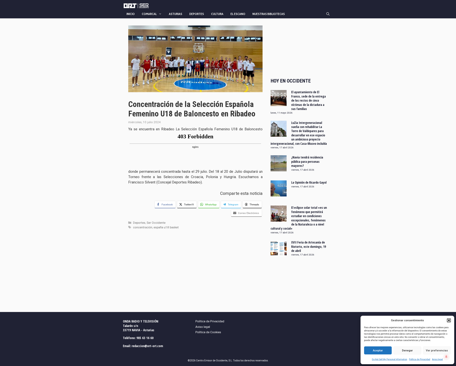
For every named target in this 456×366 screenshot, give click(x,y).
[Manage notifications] (446, 357)
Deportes (196, 14)
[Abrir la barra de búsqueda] (328, 13)
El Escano (237, 14)
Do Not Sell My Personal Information (389, 359)
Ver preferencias (437, 350)
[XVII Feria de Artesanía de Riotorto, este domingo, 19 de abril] (279, 254)
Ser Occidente (156, 222)
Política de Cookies (208, 332)
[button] (449, 320)
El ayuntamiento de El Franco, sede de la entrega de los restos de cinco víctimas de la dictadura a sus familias (308, 100)
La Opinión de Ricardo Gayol (309, 182)
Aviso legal (437, 359)
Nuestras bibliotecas (268, 14)
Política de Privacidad (419, 359)
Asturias (175, 14)
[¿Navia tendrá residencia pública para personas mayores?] (279, 169)
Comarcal (149, 14)
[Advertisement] (299, 48)
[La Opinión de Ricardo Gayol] (279, 194)
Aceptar (378, 350)
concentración (142, 227)
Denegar (407, 350)
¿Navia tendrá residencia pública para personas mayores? (307, 161)
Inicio (130, 14)
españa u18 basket (166, 227)
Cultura (217, 14)
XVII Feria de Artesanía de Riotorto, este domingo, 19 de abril (308, 246)
